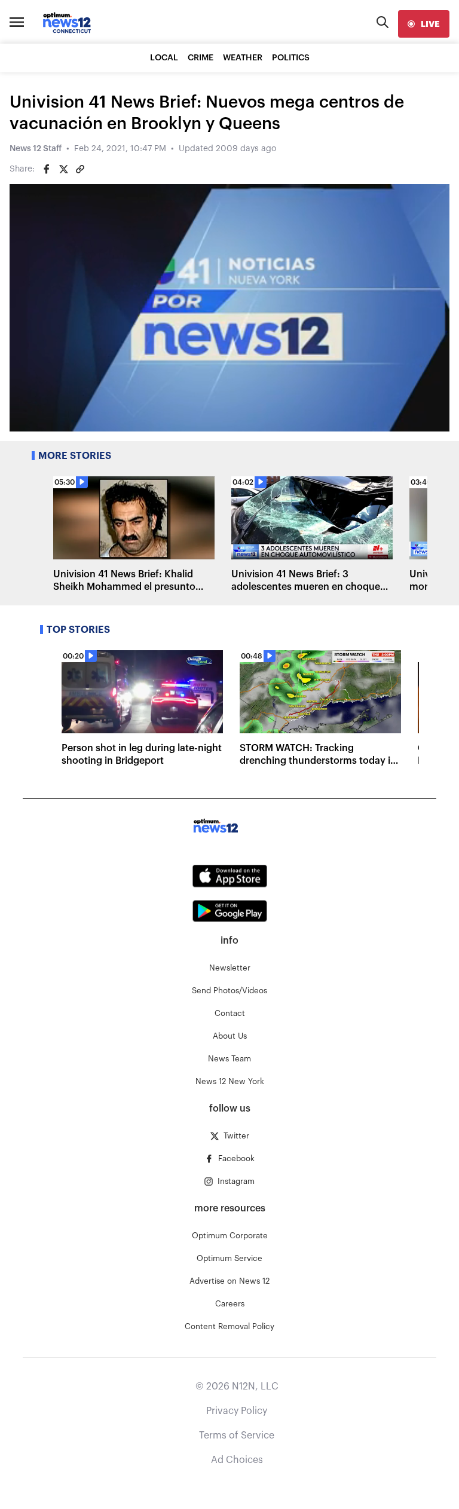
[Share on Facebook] (46, 169)
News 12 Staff (36, 149)
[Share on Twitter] (63, 169)
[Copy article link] (80, 169)
